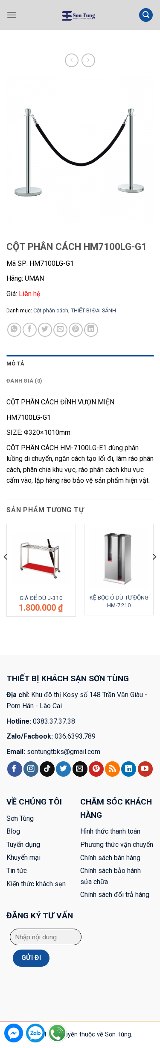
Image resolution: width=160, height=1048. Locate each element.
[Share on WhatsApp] (14, 330)
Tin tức (16, 871)
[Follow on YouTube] (145, 769)
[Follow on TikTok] (47, 769)
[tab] (80, 363)
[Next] (154, 573)
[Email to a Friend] (60, 330)
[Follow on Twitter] (63, 769)
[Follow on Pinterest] (96, 769)
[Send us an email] (80, 769)
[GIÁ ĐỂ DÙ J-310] (41, 558)
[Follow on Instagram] (30, 769)
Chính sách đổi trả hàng (114, 895)
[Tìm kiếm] (146, 15)
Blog (13, 831)
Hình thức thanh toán (110, 831)
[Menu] (11, 14)
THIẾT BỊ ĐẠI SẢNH (74, 45)
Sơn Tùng (20, 818)
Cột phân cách (122, 45)
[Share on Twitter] (45, 330)
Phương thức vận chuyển (116, 844)
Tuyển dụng (23, 844)
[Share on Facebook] (30, 330)
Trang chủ (32, 45)
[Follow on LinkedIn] (128, 769)
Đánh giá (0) (24, 380)
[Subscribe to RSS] (112, 769)
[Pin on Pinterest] (76, 330)
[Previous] (6, 573)
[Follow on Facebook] (14, 769)
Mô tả (15, 363)
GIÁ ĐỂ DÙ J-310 (41, 597)
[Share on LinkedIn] (91, 330)
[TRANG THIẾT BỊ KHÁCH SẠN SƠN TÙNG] (77, 15)
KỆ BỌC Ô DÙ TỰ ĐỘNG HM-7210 (119, 601)
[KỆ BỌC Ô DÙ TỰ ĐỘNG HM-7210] (119, 558)
